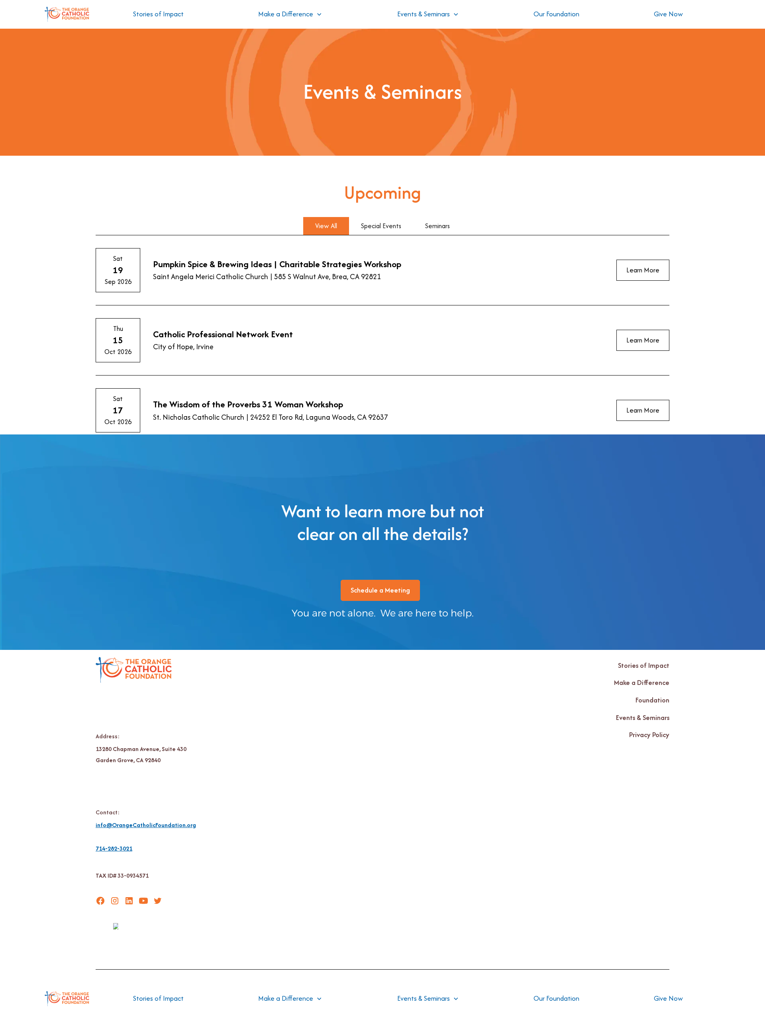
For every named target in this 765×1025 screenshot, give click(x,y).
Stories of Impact (158, 14)
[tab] (326, 226)
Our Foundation (556, 14)
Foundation (652, 700)
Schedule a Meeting (380, 590)
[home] (67, 14)
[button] (290, 14)
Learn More (642, 270)
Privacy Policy (649, 734)
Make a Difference (641, 682)
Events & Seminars (642, 717)
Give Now (668, 14)
